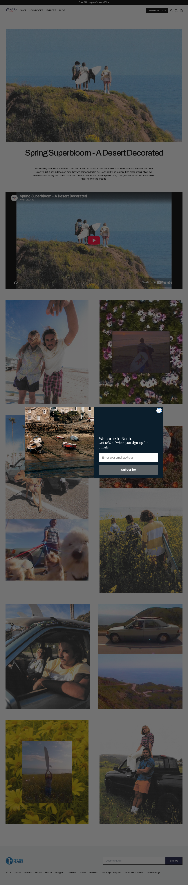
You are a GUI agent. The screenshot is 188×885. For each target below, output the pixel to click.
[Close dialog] (159, 410)
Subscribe (128, 469)
